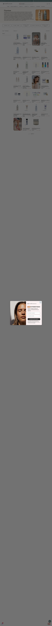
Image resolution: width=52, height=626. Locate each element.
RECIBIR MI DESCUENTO (34, 319)
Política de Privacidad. (31, 322)
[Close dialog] (40, 302)
